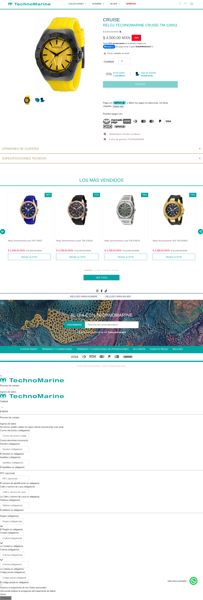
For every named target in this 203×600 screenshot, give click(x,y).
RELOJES (178, 349)
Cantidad (109, 61)
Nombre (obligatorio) (10, 444)
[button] (2, 231)
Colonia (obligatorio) (9, 549)
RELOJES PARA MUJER (118, 296)
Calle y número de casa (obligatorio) (17, 486)
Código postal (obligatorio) (12, 572)
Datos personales (116, 332)
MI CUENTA (139, 349)
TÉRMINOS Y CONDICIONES (57, 349)
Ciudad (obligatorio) (9, 532)
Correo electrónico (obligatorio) (15, 430)
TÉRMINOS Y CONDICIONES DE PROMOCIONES (103, 349)
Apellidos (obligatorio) (10, 457)
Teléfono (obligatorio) (10, 500)
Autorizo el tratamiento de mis (23, 587)
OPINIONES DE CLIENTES (20, 148)
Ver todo (101, 277)
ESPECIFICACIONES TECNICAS (24, 158)
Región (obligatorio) (9, 516)
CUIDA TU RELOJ (159, 349)
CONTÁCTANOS (28, 349)
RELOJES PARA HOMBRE (83, 296)
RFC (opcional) (7, 473)
